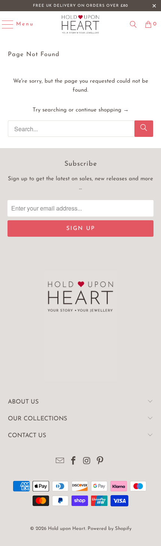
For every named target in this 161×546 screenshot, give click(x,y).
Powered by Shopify (109, 528)
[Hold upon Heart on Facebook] (73, 462)
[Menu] (4, 24)
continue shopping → (102, 110)
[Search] (133, 24)
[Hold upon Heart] (80, 24)
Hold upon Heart (66, 528)
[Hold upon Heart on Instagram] (86, 462)
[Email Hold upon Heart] (60, 462)
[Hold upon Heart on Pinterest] (100, 462)
